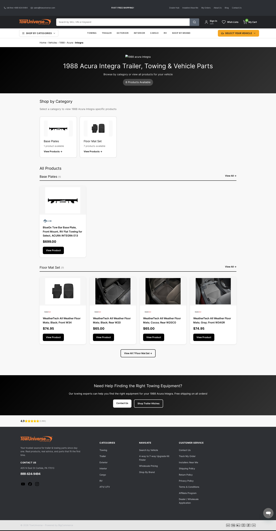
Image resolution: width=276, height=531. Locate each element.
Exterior (123, 33)
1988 (62, 42)
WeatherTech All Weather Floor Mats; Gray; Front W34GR (212, 320)
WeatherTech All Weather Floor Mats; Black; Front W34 (61, 320)
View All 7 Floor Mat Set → (138, 353)
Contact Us (236, 8)
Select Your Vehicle (238, 33)
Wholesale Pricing (148, 466)
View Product (53, 250)
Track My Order (187, 456)
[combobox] (123, 22)
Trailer (107, 33)
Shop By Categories (39, 33)
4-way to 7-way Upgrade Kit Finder (154, 458)
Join (212, 23)
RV (165, 33)
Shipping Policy (187, 468)
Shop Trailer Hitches (149, 403)
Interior (139, 33)
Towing (92, 33)
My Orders (206, 8)
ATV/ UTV (105, 486)
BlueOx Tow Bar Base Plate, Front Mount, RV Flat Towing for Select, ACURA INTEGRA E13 (62, 231)
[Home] (35, 22)
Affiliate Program (187, 493)
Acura (70, 42)
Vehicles (52, 42)
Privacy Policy (186, 480)
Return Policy (186, 474)
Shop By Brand (181, 33)
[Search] (194, 22)
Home (43, 42)
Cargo (154, 33)
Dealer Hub (174, 8)
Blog (227, 8)
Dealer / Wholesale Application (189, 501)
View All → (230, 175)
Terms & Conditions (189, 486)
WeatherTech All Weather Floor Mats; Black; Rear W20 (112, 320)
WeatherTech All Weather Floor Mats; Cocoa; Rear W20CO (162, 320)
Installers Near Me (190, 8)
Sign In (213, 20)
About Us (218, 8)
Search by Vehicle (148, 450)
